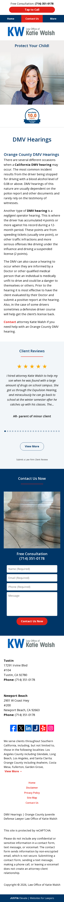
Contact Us (32, 18)
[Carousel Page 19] (51, 431)
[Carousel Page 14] (38, 431)
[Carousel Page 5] (15, 431)
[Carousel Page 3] (10, 431)
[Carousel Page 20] (54, 431)
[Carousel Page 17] (46, 431)
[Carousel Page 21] (56, 431)
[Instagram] (50, 728)
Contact (10, 322)
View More (32, 446)
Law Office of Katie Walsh (44, 884)
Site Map (32, 797)
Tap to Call (32, 9)
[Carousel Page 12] (33, 431)
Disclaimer (32, 787)
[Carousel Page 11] (30, 431)
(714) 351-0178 (25, 680)
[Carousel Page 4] (12, 431)
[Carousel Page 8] (23, 431)
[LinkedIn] (28, 728)
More (53, 18)
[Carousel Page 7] (20, 431)
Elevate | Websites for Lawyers (32, 898)
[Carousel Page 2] (7, 431)
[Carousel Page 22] (59, 431)
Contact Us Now (32, 621)
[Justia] (35, 728)
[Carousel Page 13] (36, 431)
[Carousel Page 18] (48, 431)
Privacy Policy (32, 792)
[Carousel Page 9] (25, 431)
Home (10, 18)
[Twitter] (21, 728)
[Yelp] (43, 728)
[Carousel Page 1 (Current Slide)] (5, 431)
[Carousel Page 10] (28, 431)
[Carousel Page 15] (41, 431)
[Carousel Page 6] (18, 431)
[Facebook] (13, 728)
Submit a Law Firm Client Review (32, 459)
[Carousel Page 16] (43, 431)
